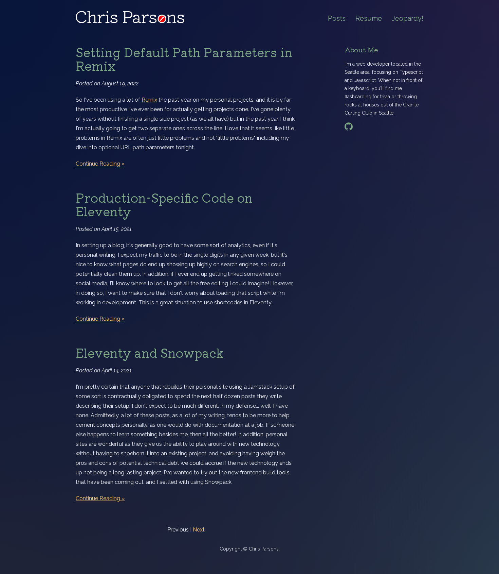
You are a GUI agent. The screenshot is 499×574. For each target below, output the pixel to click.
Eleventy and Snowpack (150, 352)
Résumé (368, 18)
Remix (149, 100)
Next (199, 529)
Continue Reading (98, 164)
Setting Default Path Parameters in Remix (184, 58)
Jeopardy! (407, 18)
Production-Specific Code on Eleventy (164, 204)
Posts (337, 18)
